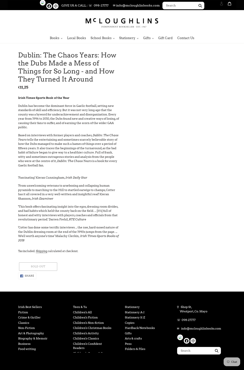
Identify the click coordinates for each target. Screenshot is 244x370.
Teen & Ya (80, 307)
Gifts (128, 333)
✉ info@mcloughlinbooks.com (136, 5)
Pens (128, 344)
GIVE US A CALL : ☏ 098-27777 (84, 5)
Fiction (23, 312)
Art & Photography (31, 333)
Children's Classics (86, 338)
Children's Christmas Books (92, 328)
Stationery (132, 307)
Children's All (82, 312)
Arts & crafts (133, 338)
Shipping (41, 251)
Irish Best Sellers (30, 307)
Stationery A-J (134, 312)
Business (24, 344)
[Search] (216, 22)
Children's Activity (86, 333)
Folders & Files (135, 349)
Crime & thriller (29, 317)
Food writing (27, 349)
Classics (23, 323)
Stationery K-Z (135, 317)
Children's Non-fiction (88, 323)
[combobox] (183, 5)
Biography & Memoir (32, 338)
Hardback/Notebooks (140, 328)
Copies (129, 323)
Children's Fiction (85, 317)
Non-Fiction (26, 328)
